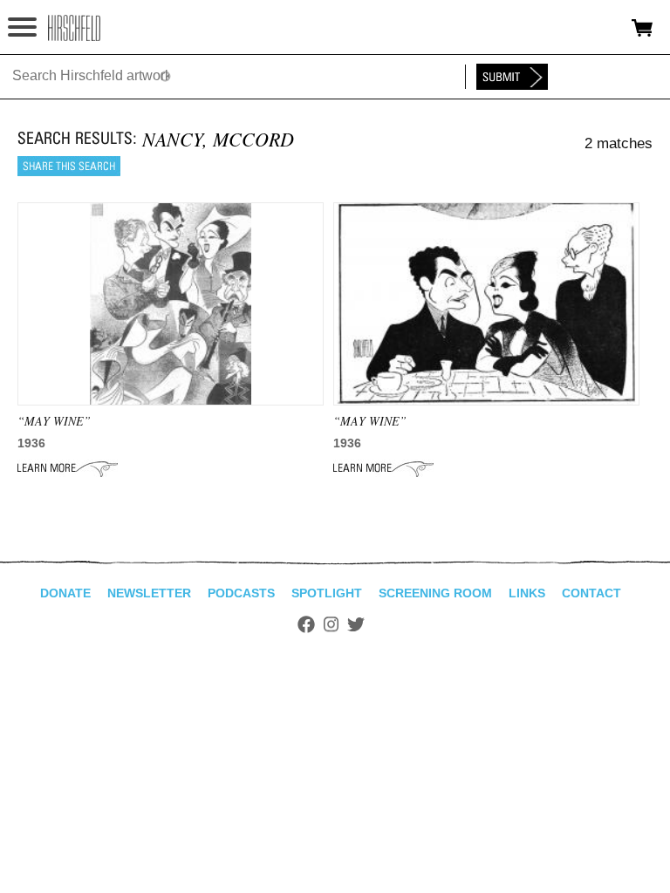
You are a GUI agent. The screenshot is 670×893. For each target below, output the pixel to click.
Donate (65, 593)
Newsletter (149, 593)
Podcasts (241, 593)
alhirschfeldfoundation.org (74, 28)
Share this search (68, 166)
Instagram (331, 624)
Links (527, 593)
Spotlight (326, 593)
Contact (591, 593)
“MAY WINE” (54, 420)
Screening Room (435, 593)
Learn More (67, 468)
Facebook (306, 624)
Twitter (356, 624)
